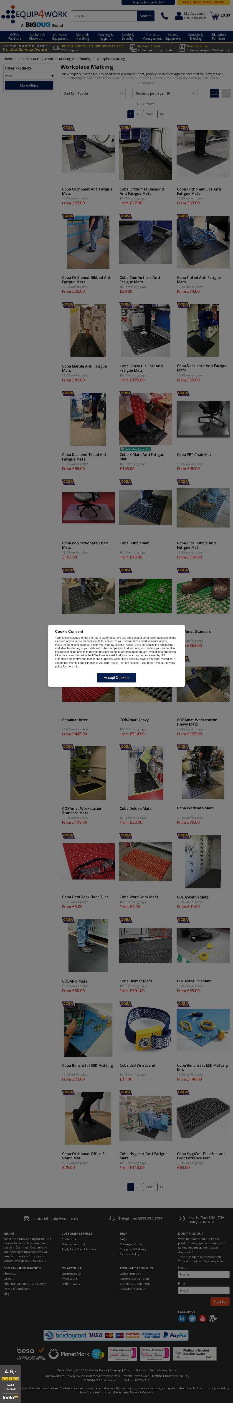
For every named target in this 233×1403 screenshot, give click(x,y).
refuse (115, 662)
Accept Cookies (116, 678)
